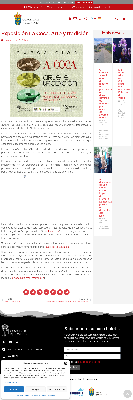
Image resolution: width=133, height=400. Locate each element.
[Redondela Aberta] (75, 18)
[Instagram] (80, 18)
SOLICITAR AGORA (84, 2)
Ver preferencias (57, 389)
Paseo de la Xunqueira (57, 246)
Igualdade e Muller (121, 114)
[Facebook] (4, 342)
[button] (65, 363)
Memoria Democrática (104, 228)
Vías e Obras (103, 139)
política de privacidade (89, 362)
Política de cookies (22, 395)
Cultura (25, 40)
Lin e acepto (83, 362)
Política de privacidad (38, 395)
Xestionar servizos (12, 382)
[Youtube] (10, 342)
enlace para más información (28, 278)
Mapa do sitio (92, 379)
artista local (52, 231)
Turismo (121, 117)
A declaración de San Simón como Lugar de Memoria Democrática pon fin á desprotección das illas (107, 197)
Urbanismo (103, 137)
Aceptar (14, 389)
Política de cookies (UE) (75, 379)
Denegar (35, 389)
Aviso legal (51, 395)
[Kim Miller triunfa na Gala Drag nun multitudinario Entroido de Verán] (122, 50)
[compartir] (85, 18)
